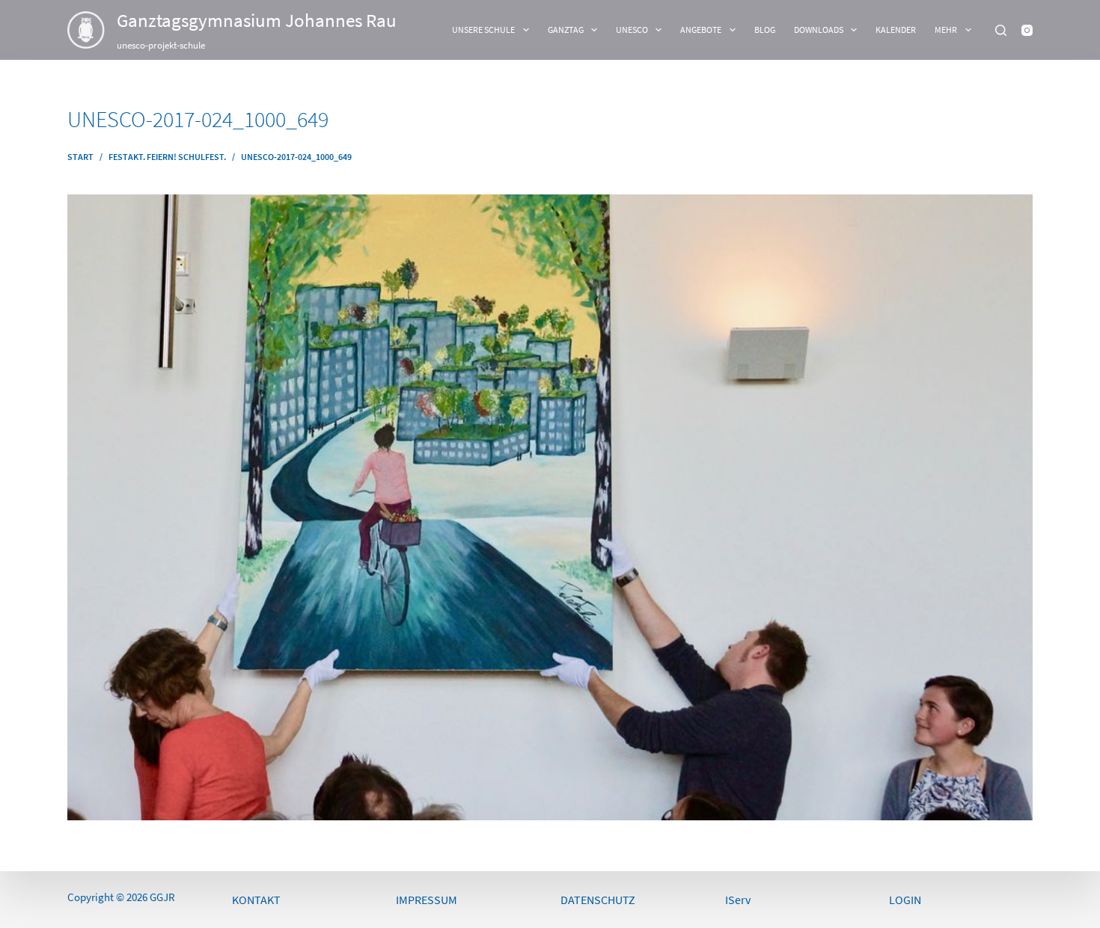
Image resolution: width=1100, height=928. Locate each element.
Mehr (946, 29)
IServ (738, 899)
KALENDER (896, 29)
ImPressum (426, 899)
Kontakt (256, 899)
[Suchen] (1000, 30)
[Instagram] (1027, 30)
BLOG (764, 29)
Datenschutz (597, 899)
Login (905, 899)
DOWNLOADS (818, 29)
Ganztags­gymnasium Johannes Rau (257, 20)
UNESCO (632, 29)
